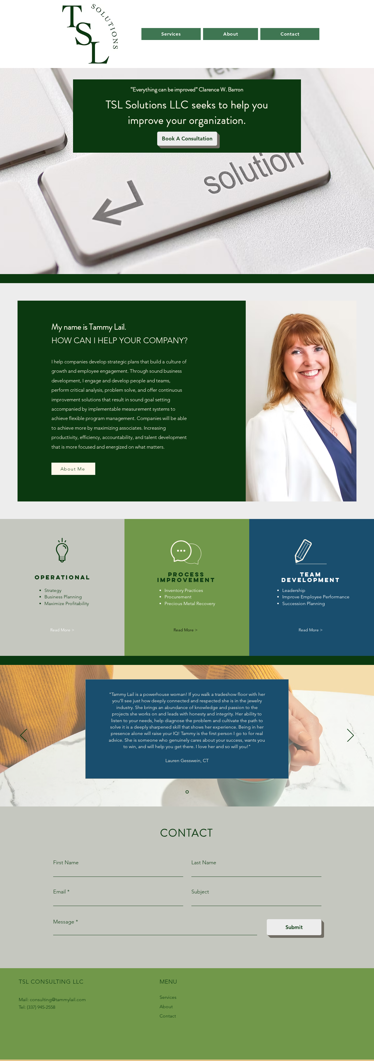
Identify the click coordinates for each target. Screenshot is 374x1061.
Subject (200, 891)
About (166, 1006)
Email (59, 891)
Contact (168, 1016)
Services (168, 997)
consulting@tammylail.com (58, 999)
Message (63, 921)
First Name (66, 862)
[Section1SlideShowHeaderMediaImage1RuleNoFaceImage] (187, 792)
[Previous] (23, 736)
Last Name (203, 862)
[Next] (350, 736)
